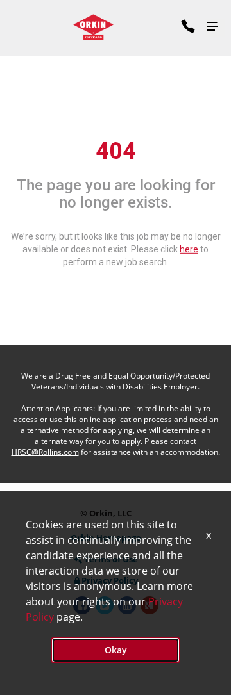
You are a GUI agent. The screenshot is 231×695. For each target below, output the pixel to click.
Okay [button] (116, 650)
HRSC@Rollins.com (45, 451)
